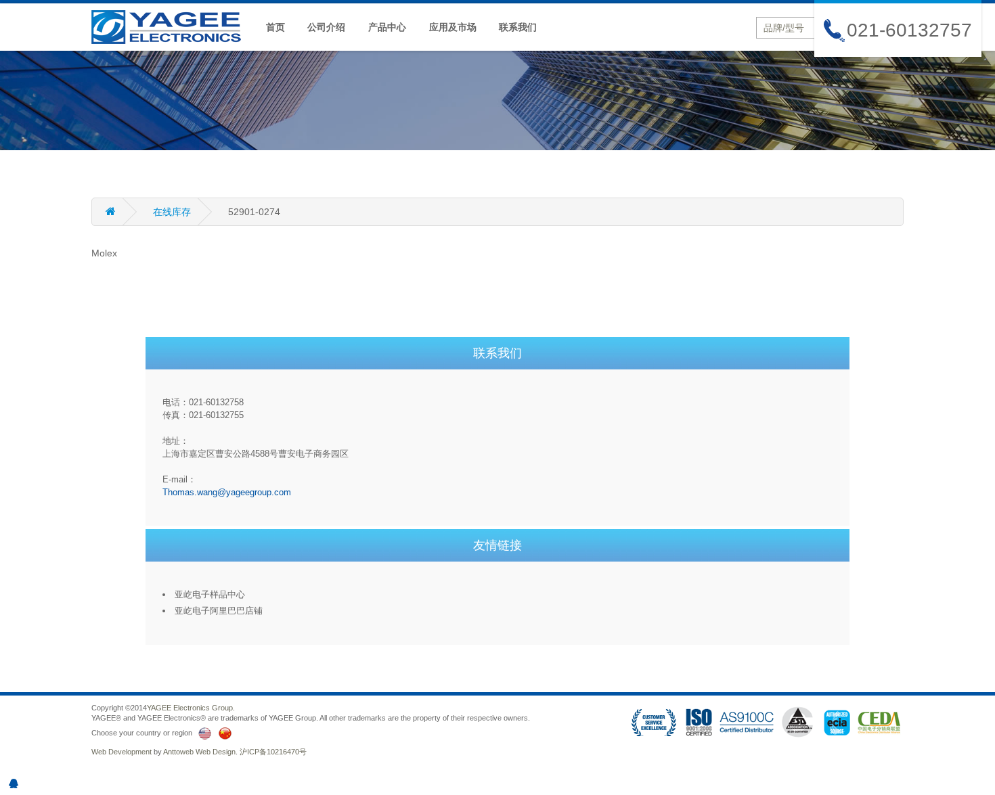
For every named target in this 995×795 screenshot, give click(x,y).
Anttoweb (178, 752)
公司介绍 (326, 27)
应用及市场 (453, 27)
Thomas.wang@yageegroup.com (226, 492)
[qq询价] (13, 783)
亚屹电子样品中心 (210, 594)
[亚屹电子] (173, 26)
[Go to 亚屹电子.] (122, 211)
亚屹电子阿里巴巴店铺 (219, 611)
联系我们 (518, 27)
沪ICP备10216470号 (273, 752)
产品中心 (387, 27)
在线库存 (172, 211)
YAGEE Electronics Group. (191, 708)
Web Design (216, 752)
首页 (275, 27)
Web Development (121, 752)
